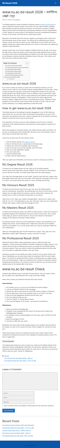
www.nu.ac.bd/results (21, 287)
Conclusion (11, 78)
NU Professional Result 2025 (15, 75)
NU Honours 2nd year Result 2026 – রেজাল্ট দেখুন (18, 358)
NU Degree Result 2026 (13, 69)
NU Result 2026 (9, 3)
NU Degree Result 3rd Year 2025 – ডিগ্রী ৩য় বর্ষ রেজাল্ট (17, 436)
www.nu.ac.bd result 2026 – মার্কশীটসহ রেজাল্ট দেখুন (16, 430)
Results (6, 356)
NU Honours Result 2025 (14, 71)
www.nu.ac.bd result (47, 24)
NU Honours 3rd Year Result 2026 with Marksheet (18, 425)
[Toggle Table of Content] (26, 63)
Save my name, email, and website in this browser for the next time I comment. (29, 405)
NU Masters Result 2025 (14, 73)
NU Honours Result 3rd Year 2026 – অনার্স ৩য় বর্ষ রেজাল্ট (20, 360)
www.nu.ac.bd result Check (12, 77)
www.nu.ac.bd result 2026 (14, 65)
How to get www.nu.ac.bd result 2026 (17, 67)
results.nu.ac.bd (29, 142)
